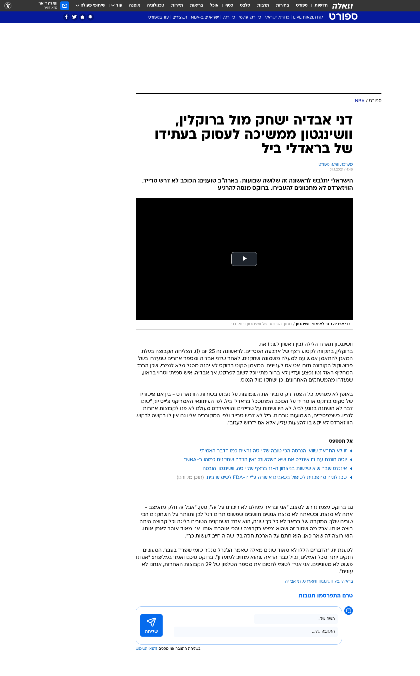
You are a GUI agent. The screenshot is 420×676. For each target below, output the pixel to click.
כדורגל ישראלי (277, 17)
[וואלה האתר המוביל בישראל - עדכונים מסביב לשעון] (342, 6)
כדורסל (229, 17)
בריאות (196, 5)
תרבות (263, 5)
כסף (229, 5)
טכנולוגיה (155, 5)
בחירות (282, 5)
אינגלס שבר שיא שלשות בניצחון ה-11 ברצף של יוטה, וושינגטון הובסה (275, 468)
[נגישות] (7, 5)
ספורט (302, 5)
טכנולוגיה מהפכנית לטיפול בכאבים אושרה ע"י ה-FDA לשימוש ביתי (276, 477)
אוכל (214, 5)
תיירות (177, 5)
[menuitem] (318, 6)
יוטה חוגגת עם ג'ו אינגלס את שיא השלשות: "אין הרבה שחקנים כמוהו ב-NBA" (265, 460)
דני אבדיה (293, 581)
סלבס (245, 5)
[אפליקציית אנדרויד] (90, 17)
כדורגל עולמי (250, 17)
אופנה (134, 5)
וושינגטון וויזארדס (318, 581)
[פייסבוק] (66, 17)
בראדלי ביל (344, 581)
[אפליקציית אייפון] (82, 17)
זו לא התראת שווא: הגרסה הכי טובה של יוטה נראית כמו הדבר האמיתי (273, 451)
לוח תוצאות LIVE (308, 17)
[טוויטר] (74, 17)
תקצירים (180, 17)
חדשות (321, 5)
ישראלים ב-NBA (205, 17)
